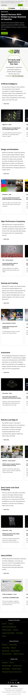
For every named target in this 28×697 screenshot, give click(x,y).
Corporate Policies (6, 692)
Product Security (16, 692)
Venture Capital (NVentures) (9, 626)
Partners (11, 662)
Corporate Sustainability (8, 633)
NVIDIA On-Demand (18, 654)
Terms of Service (10, 690)
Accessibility (18, 690)
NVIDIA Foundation (7, 630)
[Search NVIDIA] (4, 8)
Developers (5, 662)
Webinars (13, 647)
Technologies (19, 633)
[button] (21, 8)
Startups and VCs (17, 665)
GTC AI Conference (7, 654)
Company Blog (13, 644)
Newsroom (4, 644)
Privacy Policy (7, 688)
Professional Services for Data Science (12, 672)
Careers (4, 636)
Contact (24, 692)
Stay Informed (5, 651)
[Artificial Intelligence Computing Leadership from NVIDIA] (11, 8)
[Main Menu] (1, 8)
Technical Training (16, 668)
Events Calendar (15, 651)
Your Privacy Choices (17, 688)
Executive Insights (6, 665)
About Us (4, 623)
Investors (10, 623)
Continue (20, 5)
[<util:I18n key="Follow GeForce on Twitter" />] (15, 683)
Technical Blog (5, 647)
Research (15, 630)
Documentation (6, 668)
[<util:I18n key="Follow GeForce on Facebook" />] (8, 683)
